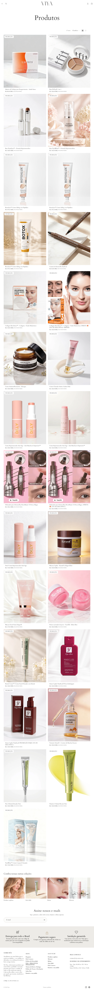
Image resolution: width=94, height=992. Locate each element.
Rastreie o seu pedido (31, 973)
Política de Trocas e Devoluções (34, 969)
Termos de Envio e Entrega (33, 967)
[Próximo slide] (43, 61)
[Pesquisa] (6, 4)
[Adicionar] (87, 85)
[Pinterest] (89, 987)
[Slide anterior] (6, 61)
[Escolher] (43, 85)
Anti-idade (51, 963)
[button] (75, 31)
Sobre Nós (28, 971)
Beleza (49, 961)
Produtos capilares (53, 957)
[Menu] (2, 4)
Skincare (50, 959)
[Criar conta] (44, 920)
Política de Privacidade (32, 961)
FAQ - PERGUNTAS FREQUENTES (32, 964)
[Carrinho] (92, 4)
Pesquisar (28, 957)
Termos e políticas (47, 987)
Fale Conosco (29, 959)
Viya (8, 987)
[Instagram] (86, 987)
